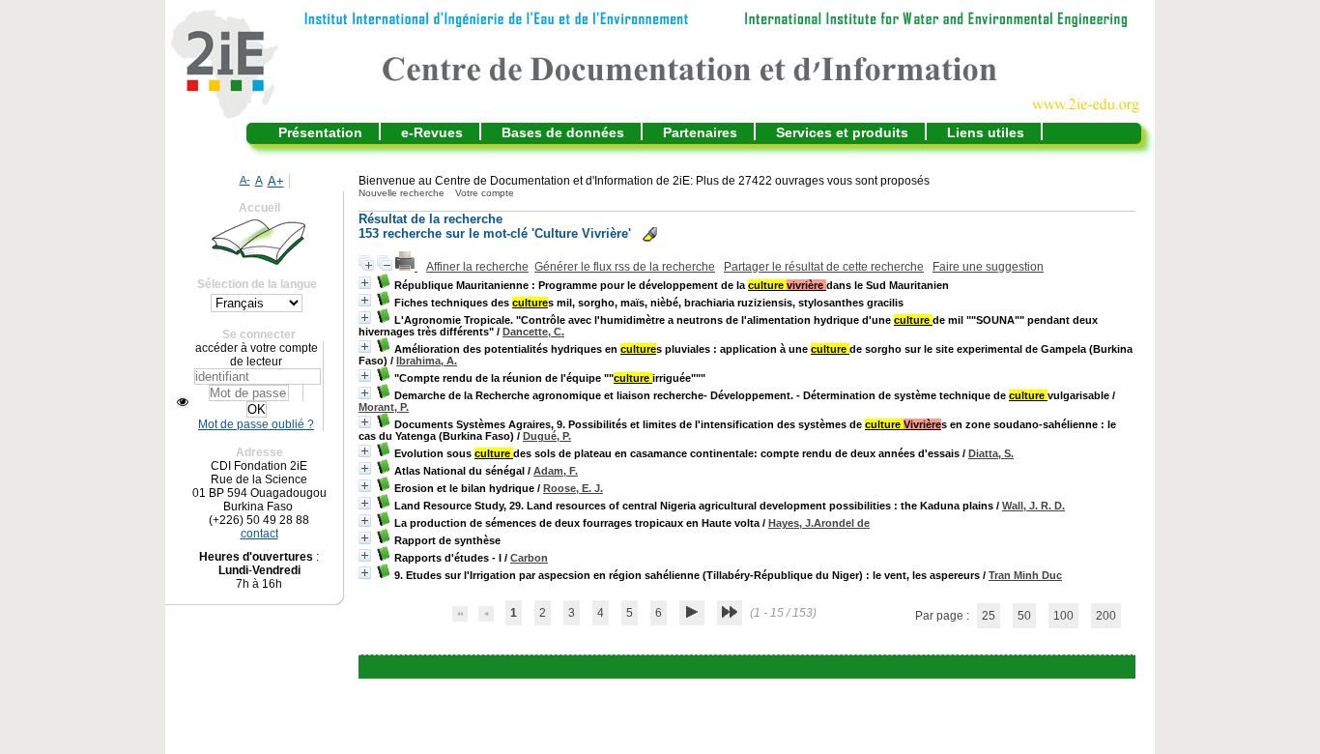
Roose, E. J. (573, 488)
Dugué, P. (547, 436)
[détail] (365, 282)
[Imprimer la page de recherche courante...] (406, 267)
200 (1106, 616)
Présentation (320, 132)
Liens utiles (985, 132)
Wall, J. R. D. (1033, 505)
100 (1063, 616)
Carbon (529, 558)
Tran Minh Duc (1025, 575)
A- (245, 180)
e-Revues (432, 132)
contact (259, 533)
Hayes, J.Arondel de (819, 523)
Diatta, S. (991, 453)
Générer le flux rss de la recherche (624, 267)
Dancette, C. (533, 331)
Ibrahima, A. (426, 360)
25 (988, 616)
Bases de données (563, 132)
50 (1024, 616)
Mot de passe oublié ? (256, 424)
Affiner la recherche (477, 267)
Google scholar (718, 667)
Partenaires (700, 132)
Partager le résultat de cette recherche (824, 267)
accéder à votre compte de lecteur (256, 354)
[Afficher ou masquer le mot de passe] (182, 402)
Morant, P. (384, 407)
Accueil (259, 208)
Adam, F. (555, 471)
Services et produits (842, 132)
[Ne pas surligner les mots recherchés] (650, 234)
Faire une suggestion (988, 267)
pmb (794, 667)
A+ (276, 181)
